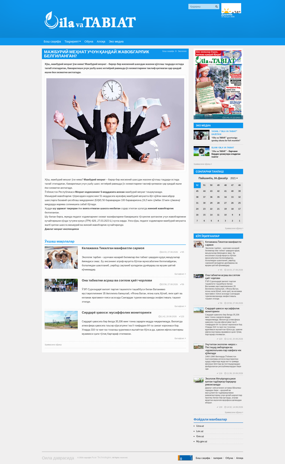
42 (218, 191)
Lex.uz (200, 431)
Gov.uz (200, 436)
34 (225, 197)
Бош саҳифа (52, 41)
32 (239, 197)
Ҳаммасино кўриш (53, 345)
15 (204, 215)
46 (239, 185)
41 (225, 191)
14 (211, 215)
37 (204, 197)
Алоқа (101, 41)
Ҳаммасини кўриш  (203, 164)
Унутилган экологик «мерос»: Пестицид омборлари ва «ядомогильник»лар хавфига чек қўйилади (223, 349)
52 (197, 185)
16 (197, 215)
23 (204, 209)
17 (239, 209)
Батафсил (180, 274)
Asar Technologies (101, 457)
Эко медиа (116, 41)
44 (204, 191)
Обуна (88, 41)
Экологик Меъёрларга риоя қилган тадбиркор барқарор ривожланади (220, 381)
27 (225, 203)
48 (225, 185)
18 (232, 209)
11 (218, 215)
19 (225, 209)
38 (197, 197)
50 (211, 185)
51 (204, 185)
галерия (217, 458)
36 (211, 197)
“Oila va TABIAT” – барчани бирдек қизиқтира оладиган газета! (225, 154)
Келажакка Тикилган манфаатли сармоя (223, 243)
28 (218, 203)
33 (232, 197)
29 (211, 203)
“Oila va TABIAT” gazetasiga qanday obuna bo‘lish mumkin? (225, 139)
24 (197, 209)
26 (232, 203)
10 (225, 215)
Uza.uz (200, 425)
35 (218, 197)
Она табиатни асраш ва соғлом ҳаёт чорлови (222, 277)
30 (204, 203)
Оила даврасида (58, 458)
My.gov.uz (201, 441)
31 (197, 203)
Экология (182, 51)
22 (211, 209)
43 (211, 191)
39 (239, 191)
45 (197, 191)
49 (218, 185)
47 (232, 185)
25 (239, 203)
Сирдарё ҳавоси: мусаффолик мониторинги (222, 310)
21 (218, 209)
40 (232, 191)
